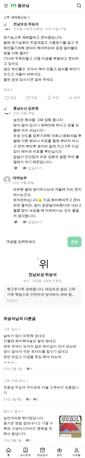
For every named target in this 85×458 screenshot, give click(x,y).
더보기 (12, 301)
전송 (74, 242)
